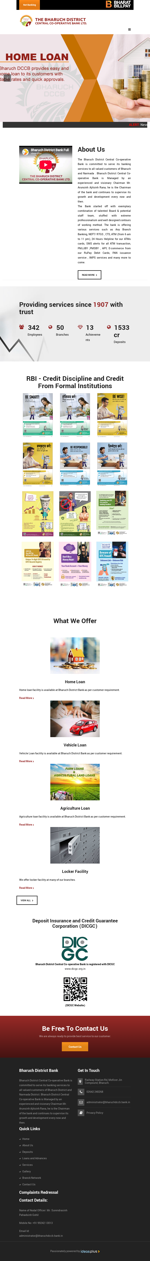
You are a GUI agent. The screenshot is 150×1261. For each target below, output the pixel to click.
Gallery (26, 1171)
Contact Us (75, 1047)
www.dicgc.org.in (75, 969)
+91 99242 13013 (42, 1223)
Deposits (27, 1152)
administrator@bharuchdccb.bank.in (108, 1102)
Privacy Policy (95, 1113)
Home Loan (75, 682)
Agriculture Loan (75, 808)
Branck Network (31, 1178)
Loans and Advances (34, 1158)
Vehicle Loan (75, 745)
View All (26, 900)
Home (25, 1139)
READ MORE (88, 275)
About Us (27, 1145)
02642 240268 (95, 1092)
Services (27, 1165)
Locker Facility (75, 871)
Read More (26, 698)
